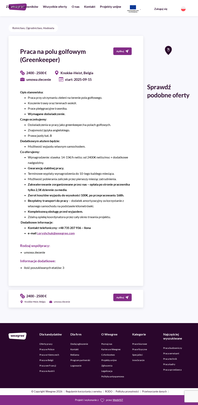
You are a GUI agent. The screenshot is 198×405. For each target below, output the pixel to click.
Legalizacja (106, 371)
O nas (75, 6)
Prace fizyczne (139, 349)
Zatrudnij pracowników (22, 6)
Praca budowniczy (172, 348)
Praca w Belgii (46, 360)
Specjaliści (137, 354)
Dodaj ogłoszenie (79, 343)
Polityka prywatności (127, 391)
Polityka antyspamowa (112, 376)
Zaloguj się (160, 8)
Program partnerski (80, 360)
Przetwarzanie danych (154, 391)
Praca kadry (169, 364)
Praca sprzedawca (172, 369)
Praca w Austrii (47, 371)
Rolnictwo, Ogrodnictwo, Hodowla (33, 28)
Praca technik (170, 358)
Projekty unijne (110, 6)
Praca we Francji (47, 365)
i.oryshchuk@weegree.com (56, 233)
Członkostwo (108, 354)
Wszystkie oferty (55, 6)
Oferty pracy (45, 343)
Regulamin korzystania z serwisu (84, 391)
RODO (108, 391)
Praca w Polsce (46, 349)
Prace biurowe (139, 343)
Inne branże (138, 360)
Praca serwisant (171, 353)
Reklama (74, 354)
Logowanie (75, 365)
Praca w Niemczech (49, 354)
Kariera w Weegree (110, 349)
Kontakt (89, 6)
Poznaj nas (106, 343)
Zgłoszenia (106, 365)
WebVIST (118, 400)
